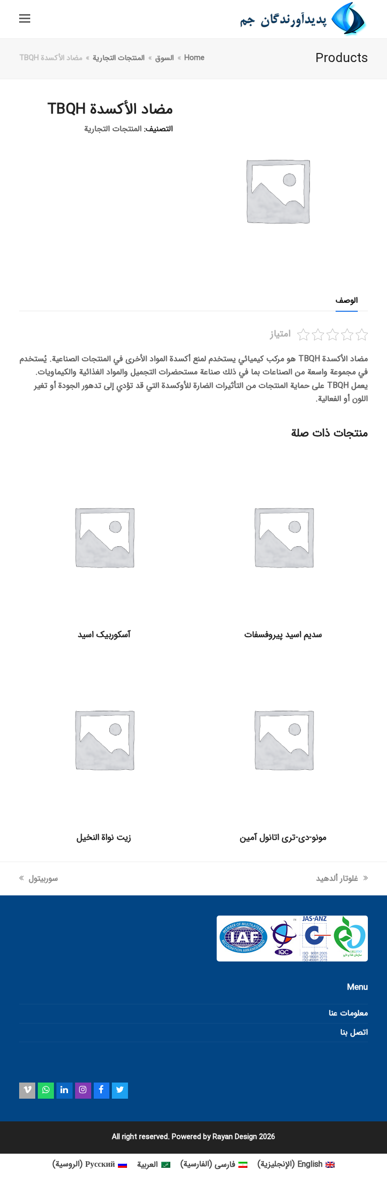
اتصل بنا (354, 1032)
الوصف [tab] (347, 300)
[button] (24, 19)
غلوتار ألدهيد (337, 878)
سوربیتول (43, 878)
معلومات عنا (348, 1013)
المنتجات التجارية (113, 129)
